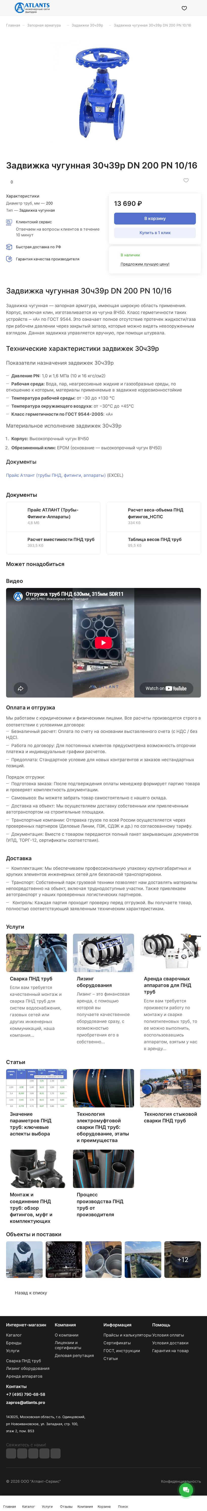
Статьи (111, 1358)
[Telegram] (44, 1453)
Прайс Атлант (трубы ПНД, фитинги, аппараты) (56, 475)
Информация (118, 1324)
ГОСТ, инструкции (122, 1350)
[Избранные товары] (184, 7)
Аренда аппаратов (24, 1376)
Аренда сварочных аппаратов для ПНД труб (167, 985)
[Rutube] (33, 1453)
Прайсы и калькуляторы (127, 1335)
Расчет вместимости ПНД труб (61, 539)
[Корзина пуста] (197, 7)
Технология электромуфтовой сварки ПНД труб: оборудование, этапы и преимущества (103, 1127)
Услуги (12, 1350)
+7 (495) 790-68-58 (25, 1394)
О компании (67, 1335)
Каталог (14, 1335)
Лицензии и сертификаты (68, 1345)
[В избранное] (186, 180)
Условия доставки (170, 1343)
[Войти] (171, 7)
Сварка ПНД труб (23, 1360)
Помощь (161, 1324)
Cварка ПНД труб (31, 979)
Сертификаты (117, 1343)
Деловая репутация (74, 1355)
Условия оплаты (168, 1335)
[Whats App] (55, 1453)
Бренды (13, 1343)
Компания (65, 1324)
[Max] (22, 1453)
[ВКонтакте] (11, 1453)
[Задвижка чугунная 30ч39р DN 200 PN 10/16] (103, 94)
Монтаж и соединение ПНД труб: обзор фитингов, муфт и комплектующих (31, 1208)
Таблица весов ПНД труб (155, 539)
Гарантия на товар (170, 1350)
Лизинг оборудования (27, 1368)
